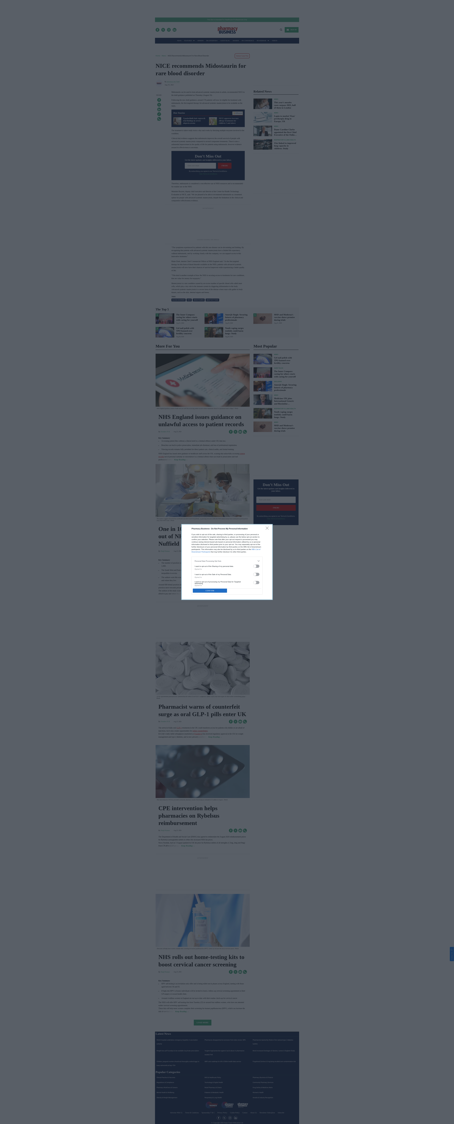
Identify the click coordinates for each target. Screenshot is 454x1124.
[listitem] (227, 561)
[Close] (268, 529)
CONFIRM (210, 591)
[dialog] (227, 562)
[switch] (256, 566)
